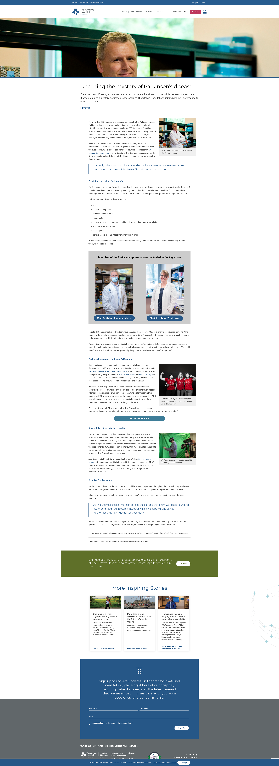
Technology (175, 648)
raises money (145, 374)
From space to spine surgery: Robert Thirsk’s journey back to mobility (173, 617)
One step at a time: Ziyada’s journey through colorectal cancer (105, 617)
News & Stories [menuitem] (136, 12)
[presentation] (105, 602)
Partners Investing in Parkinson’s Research (106, 371)
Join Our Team (121, 746)
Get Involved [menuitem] (149, 12)
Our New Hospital (179, 12)
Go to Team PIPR (130, 419)
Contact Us (133, 746)
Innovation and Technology (172, 647)
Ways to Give (85, 746)
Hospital (74, 2)
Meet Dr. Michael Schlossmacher (112, 319)
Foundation (84, 2)
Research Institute (96, 2)
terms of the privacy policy (121, 723)
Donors (102, 648)
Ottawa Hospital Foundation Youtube (194, 755)
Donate (195, 12)
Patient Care (110, 648)
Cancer (95, 648)
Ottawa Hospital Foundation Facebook (187, 755)
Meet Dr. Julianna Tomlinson (162, 319)
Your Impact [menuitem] (122, 12)
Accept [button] (184, 763)
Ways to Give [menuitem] (162, 12)
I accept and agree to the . (111, 723)
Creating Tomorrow (134, 648)
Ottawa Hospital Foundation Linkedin (191, 755)
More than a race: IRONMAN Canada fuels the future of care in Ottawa (139, 618)
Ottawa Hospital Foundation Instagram (197, 755)
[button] (204, 12)
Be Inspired (109, 746)
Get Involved (98, 746)
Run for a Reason (126, 374)
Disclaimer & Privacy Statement (185, 758)
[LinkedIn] (97, 108)
